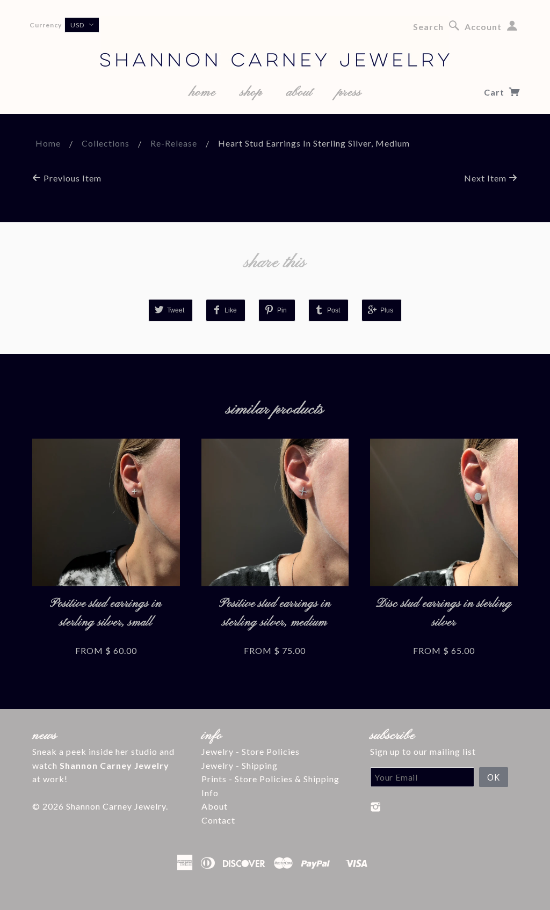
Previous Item (71, 178)
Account (483, 26)
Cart (495, 92)
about (299, 92)
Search (428, 26)
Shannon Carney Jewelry (116, 806)
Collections (105, 143)
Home (48, 143)
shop (251, 92)
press (349, 92)
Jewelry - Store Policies (250, 751)
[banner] (275, 43)
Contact (218, 820)
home (202, 92)
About (214, 806)
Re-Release (173, 143)
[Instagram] (375, 807)
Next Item (486, 178)
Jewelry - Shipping (239, 765)
